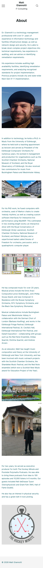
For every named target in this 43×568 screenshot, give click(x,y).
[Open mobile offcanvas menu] (3, 5)
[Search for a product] (37, 5)
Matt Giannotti (21, 4)
